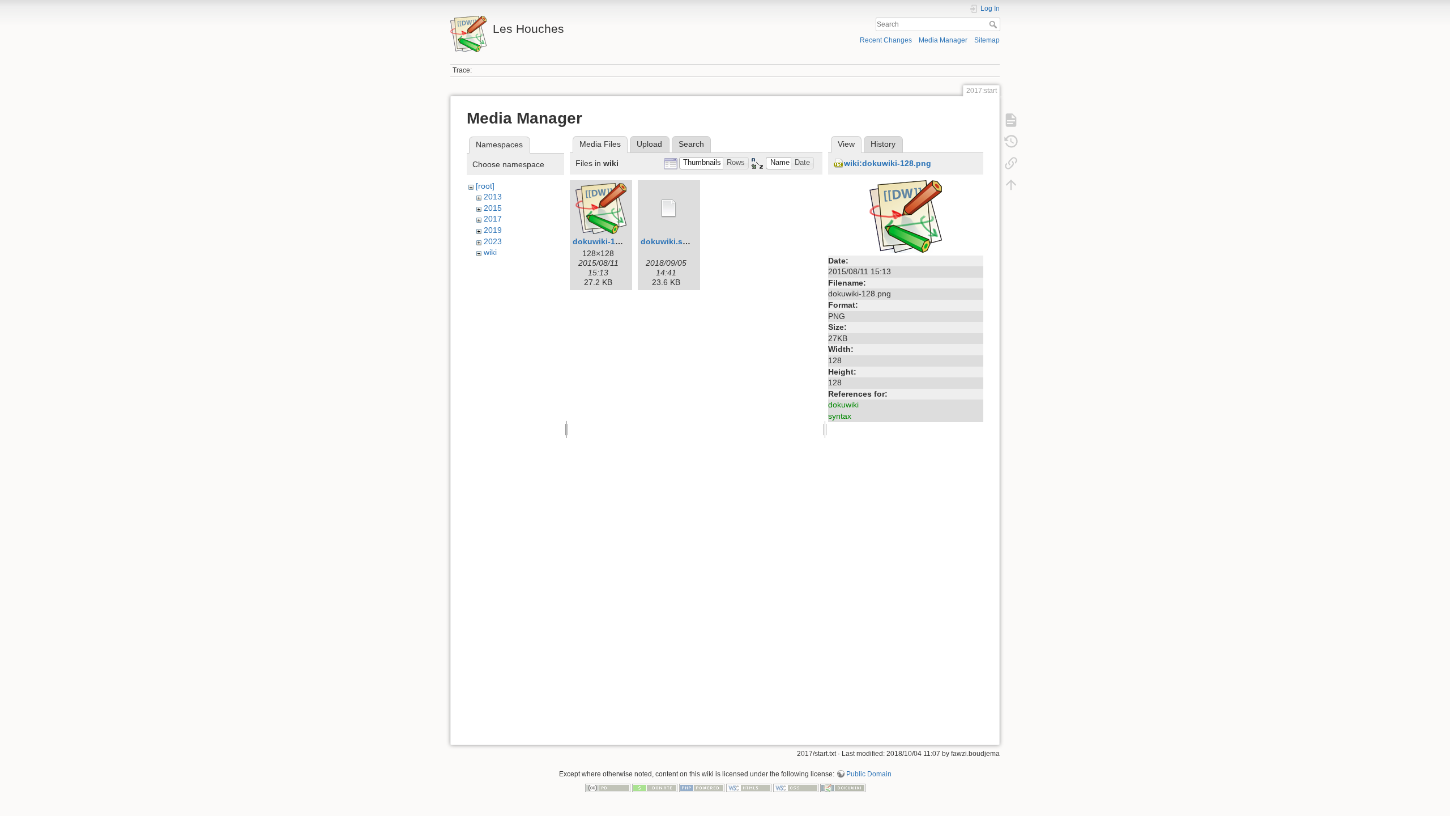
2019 (493, 230)
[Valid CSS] (795, 788)
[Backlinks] (1011, 163)
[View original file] (905, 215)
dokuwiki (843, 404)
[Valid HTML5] (748, 788)
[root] (485, 185)
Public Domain (869, 774)
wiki (490, 252)
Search (994, 24)
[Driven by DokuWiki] (842, 788)
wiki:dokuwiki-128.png (887, 163)
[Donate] (654, 788)
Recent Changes (886, 40)
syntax (839, 415)
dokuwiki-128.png (607, 241)
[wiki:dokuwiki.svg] (669, 208)
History (883, 143)
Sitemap (987, 40)
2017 (493, 218)
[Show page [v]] (1011, 120)
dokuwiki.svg (666, 241)
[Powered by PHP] (701, 788)
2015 (493, 207)
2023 (493, 241)
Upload (649, 143)
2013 (493, 196)
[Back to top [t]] (1011, 185)
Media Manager (943, 40)
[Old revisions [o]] (1011, 141)
